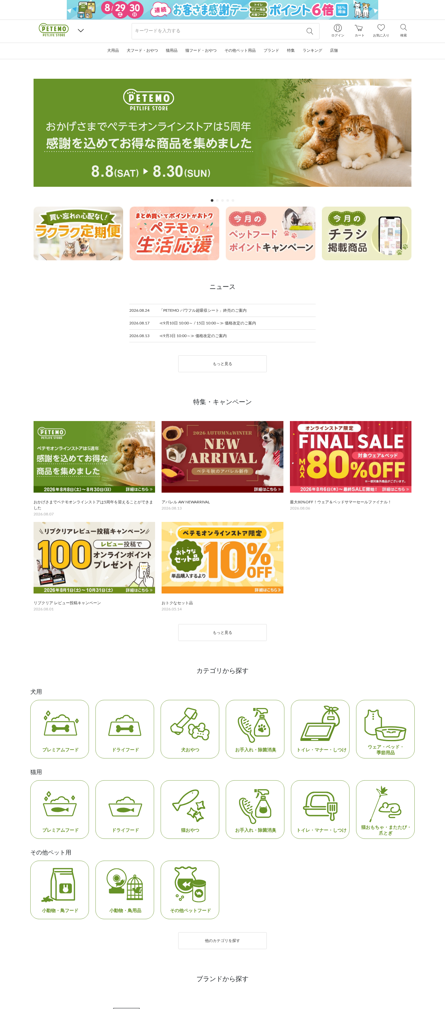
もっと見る (222, 473)
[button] (81, 30)
